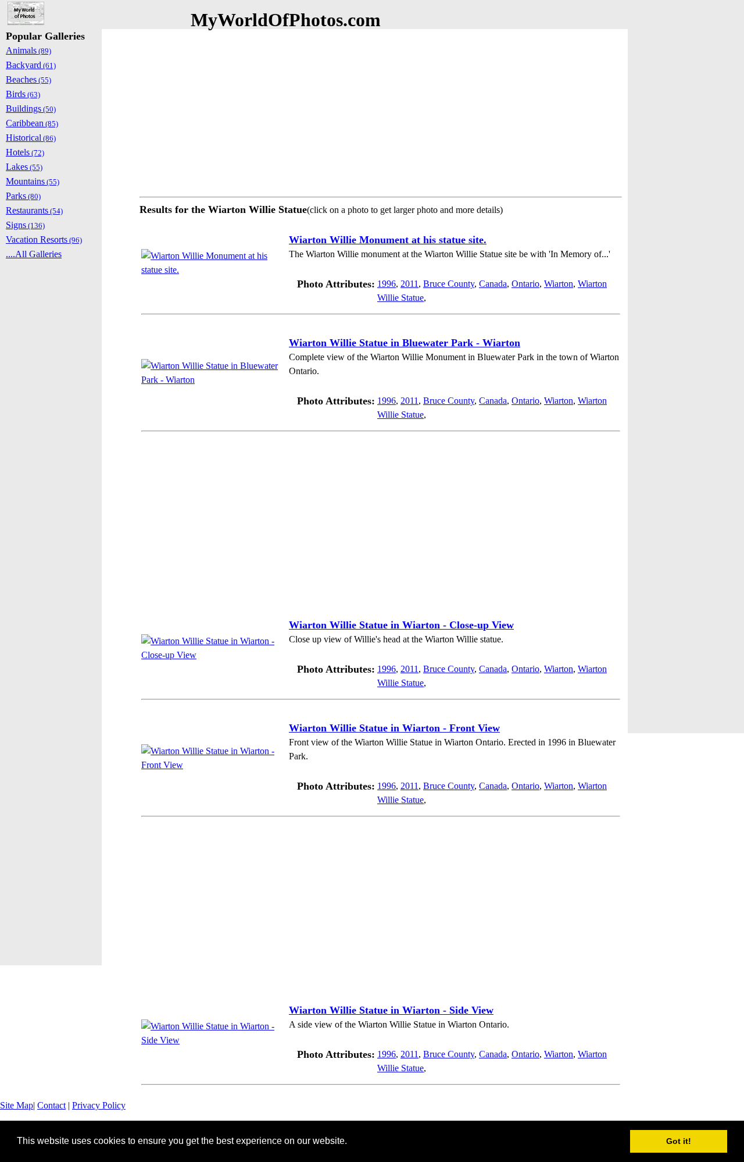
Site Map (16, 1105)
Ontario (525, 284)
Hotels (25, 152)
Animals (28, 50)
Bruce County (448, 284)
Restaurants (34, 210)
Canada (493, 284)
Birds (23, 94)
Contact (51, 1105)
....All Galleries (34, 254)
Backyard (31, 65)
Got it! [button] (678, 1141)
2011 (409, 284)
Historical (31, 138)
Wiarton (558, 284)
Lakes (24, 167)
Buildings (31, 108)
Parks (23, 196)
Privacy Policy (99, 1105)
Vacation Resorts (44, 239)
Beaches (28, 79)
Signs (25, 225)
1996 (386, 284)
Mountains (32, 181)
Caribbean (32, 123)
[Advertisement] (381, 110)
